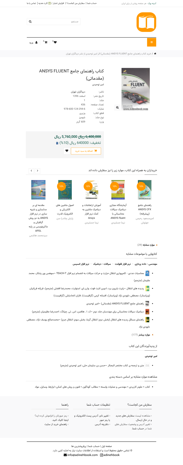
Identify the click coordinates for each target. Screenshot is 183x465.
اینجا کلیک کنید (60, 420)
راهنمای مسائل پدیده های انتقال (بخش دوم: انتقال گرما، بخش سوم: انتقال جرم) (103, 320)
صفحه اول (107, 446)
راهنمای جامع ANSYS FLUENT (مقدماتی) (123, 304)
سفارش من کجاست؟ (75, 3)
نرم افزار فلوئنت (123, 264)
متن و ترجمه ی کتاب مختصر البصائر (126, 365)
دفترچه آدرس (102, 424)
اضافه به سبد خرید (84, 151)
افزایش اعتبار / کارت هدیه (51, 3)
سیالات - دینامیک (102, 264)
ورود (31, 43)
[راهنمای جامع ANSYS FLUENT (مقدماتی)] (117, 107)
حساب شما (92, 3)
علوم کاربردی (135, 387)
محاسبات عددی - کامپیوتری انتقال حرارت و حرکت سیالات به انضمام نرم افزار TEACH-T (100, 273)
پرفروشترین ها (78, 446)
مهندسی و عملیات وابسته (113, 387)
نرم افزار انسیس (81, 264)
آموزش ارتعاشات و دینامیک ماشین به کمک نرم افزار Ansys (91, 211)
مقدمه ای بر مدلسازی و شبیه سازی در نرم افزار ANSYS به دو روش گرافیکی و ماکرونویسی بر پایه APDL (38, 218)
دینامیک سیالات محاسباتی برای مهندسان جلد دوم (119, 312)
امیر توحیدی (98, 84)
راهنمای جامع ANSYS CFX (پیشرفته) (145, 209)
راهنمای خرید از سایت (55, 424)
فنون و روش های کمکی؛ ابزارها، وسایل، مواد (57, 387)
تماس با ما (31, 3)
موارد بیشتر (144, 335)
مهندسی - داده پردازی (146, 264)
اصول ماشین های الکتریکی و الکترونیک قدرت (65, 209)
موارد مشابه (149, 245)
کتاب (147, 387)
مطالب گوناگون (90, 387)
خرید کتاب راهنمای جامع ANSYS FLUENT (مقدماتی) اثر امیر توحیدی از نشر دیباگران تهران (108, 54)
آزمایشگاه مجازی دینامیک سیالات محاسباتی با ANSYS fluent (118, 211)
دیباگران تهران (78, 92)
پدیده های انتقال (136, 288)
